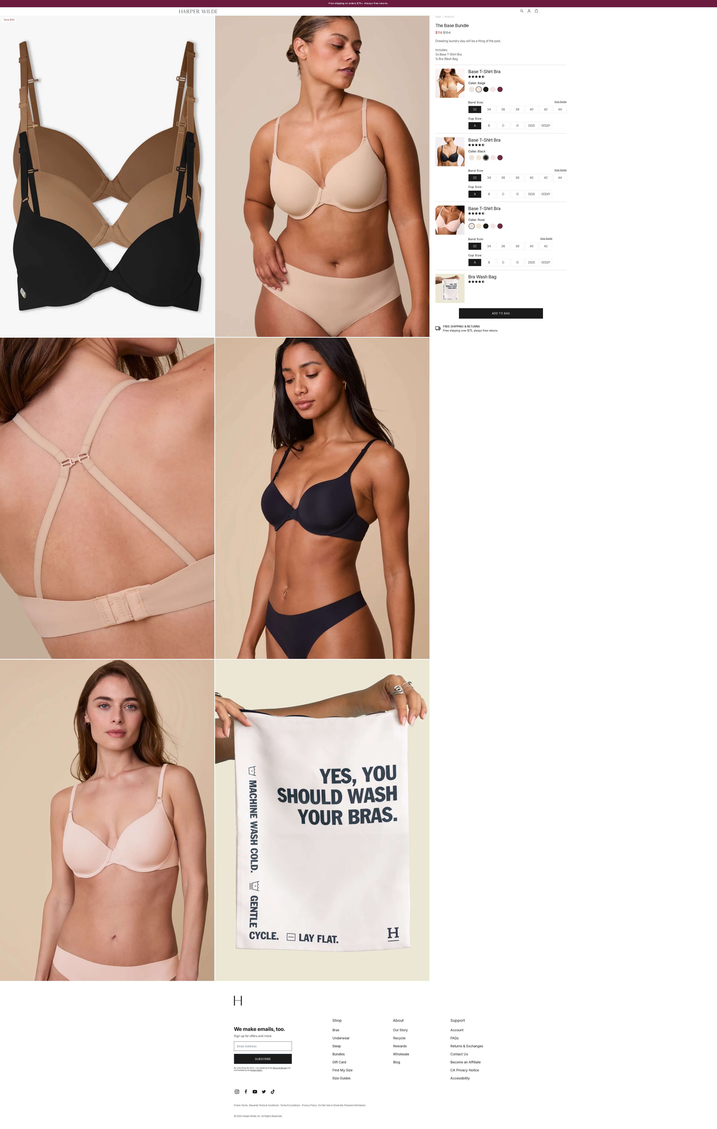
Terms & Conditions (290, 1105)
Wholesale (401, 1054)
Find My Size (342, 1070)
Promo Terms (241, 1105)
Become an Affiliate (465, 1062)
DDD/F (545, 125)
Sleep (336, 1046)
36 (503, 109)
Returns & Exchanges (466, 1046)
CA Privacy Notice (464, 1070)
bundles (449, 17)
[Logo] (198, 11)
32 (475, 109)
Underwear (341, 1038)
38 (517, 109)
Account (456, 1030)
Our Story (400, 1030)
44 (560, 109)
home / (439, 17)
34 (489, 109)
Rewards (400, 1046)
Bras (335, 1030)
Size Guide (561, 102)
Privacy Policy (256, 1070)
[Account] (529, 11)
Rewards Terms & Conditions (264, 1105)
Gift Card (339, 1062)
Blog (396, 1062)
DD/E (531, 125)
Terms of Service (280, 1068)
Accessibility (460, 1078)
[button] (521, 11)
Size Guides (341, 1078)
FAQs (454, 1038)
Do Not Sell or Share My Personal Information (341, 1105)
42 (546, 109)
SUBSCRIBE (263, 1059)
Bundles (338, 1054)
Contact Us (459, 1054)
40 (531, 109)
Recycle (399, 1038)
